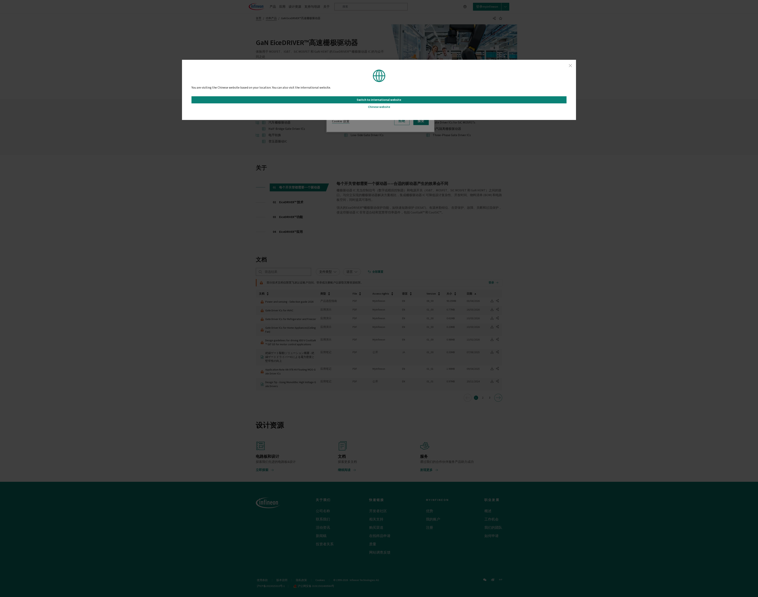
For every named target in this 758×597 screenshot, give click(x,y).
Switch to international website (379, 100)
